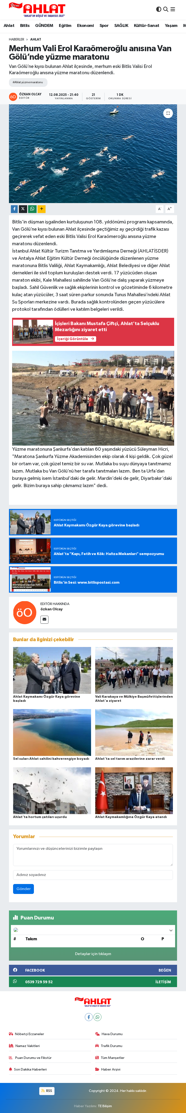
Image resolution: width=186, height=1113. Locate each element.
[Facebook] (89, 1017)
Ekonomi (85, 26)
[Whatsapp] (97, 1017)
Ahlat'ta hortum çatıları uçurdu (40, 817)
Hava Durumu (112, 1034)
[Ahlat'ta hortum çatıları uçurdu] (52, 790)
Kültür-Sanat (146, 26)
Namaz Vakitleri (28, 1046)
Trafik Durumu (111, 1046)
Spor (104, 26)
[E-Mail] (44, 620)
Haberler (16, 39)
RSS (49, 1091)
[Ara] (165, 10)
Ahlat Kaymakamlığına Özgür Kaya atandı (131, 817)
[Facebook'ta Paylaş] (14, 209)
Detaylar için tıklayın (93, 954)
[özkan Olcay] (24, 612)
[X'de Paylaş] (23, 209)
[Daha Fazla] (42, 209)
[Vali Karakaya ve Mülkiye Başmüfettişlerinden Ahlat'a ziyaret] (134, 670)
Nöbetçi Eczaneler (29, 1034)
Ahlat (9, 26)
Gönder (23, 889)
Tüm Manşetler (112, 1058)
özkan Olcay (51, 609)
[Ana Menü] (172, 10)
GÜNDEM (44, 26)
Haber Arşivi (110, 1069)
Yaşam (171, 26)
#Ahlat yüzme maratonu (28, 82)
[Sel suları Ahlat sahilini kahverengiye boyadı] (52, 732)
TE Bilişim (105, 1106)
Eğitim (65, 26)
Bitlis (25, 26)
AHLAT (35, 39)
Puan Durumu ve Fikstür (33, 1058)
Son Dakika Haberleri (30, 1069)
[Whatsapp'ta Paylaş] (32, 209)
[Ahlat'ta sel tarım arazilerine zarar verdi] (134, 732)
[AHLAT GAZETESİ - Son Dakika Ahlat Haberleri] (37, 10)
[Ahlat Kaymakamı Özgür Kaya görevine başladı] (52, 670)
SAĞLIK (121, 26)
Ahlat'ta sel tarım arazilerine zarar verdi (130, 759)
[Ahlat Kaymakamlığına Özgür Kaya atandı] (134, 790)
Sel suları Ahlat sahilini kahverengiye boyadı (51, 759)
